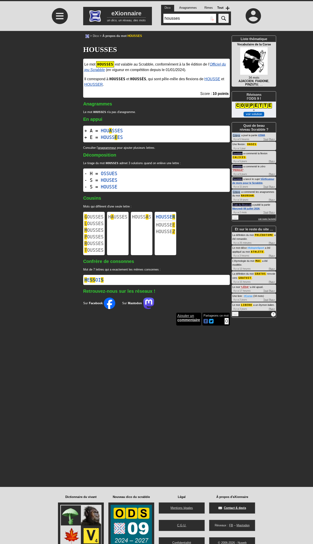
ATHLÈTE (257, 251)
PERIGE (238, 170)
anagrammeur (107, 147)
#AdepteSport (255, 247)
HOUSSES (112, 130)
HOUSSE (212, 79)
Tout (265, 139)
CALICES (239, 157)
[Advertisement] (59, 74)
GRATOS (260, 273)
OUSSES (94, 217)
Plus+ (272, 139)
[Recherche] (223, 18)
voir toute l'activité (267, 219)
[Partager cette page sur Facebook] (205, 321)
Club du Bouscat (242, 204)
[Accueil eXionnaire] (87, 36)
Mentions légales (181, 508)
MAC (258, 261)
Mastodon (243, 525)
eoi (94, 280)
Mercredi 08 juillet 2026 (246, 208)
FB (231, 525)
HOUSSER (93, 84)
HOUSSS (141, 217)
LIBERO (246, 305)
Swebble (237, 153)
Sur (93, 303)
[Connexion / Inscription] (253, 16)
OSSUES (109, 173)
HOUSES (109, 180)
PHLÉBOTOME (264, 235)
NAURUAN (247, 195)
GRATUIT (245, 277)
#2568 (261, 135)
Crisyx (236, 135)
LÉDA (245, 287)
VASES (251, 144)
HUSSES (117, 217)
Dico (96, 36)
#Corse (248, 296)
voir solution (254, 114)
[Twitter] (211, 322)
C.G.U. (181, 525)
